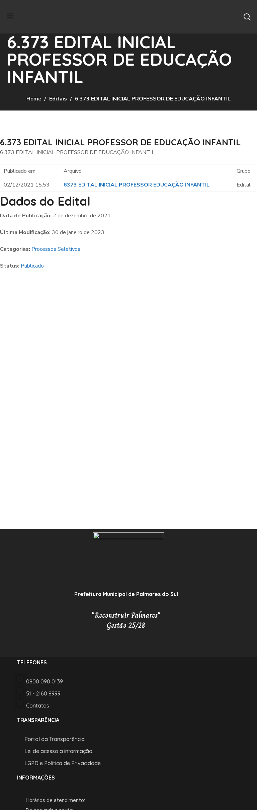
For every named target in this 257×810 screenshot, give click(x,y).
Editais (58, 98)
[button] (247, 16)
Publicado (32, 266)
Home (33, 98)
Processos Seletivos (55, 249)
